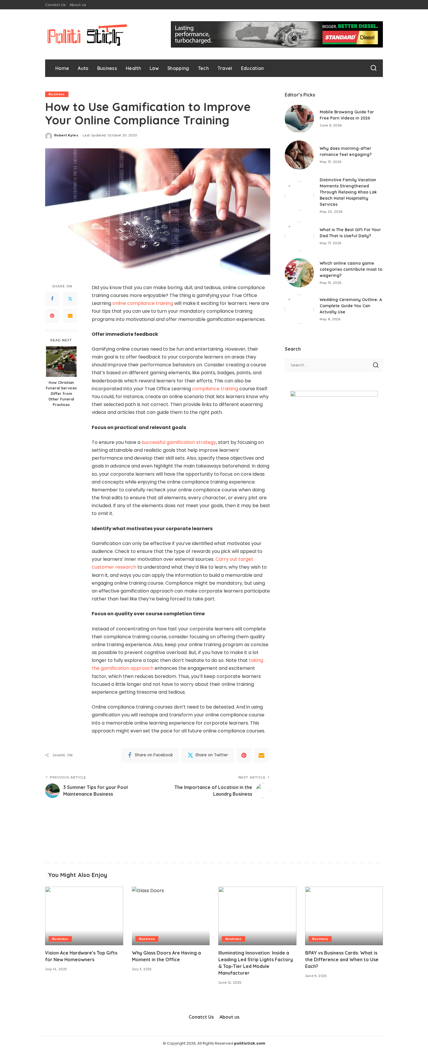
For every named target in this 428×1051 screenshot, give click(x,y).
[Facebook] (52, 299)
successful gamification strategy (179, 442)
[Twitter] (70, 299)
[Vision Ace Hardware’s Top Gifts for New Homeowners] (84, 916)
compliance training (215, 388)
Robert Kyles (66, 135)
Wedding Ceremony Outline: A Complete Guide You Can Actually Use (351, 305)
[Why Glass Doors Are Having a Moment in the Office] (171, 916)
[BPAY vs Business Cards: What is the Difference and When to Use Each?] (344, 916)
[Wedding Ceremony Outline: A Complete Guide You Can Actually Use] (299, 309)
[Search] (373, 68)
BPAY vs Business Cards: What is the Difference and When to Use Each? (342, 959)
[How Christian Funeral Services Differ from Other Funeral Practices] (61, 361)
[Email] (70, 316)
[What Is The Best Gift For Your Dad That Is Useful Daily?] (299, 236)
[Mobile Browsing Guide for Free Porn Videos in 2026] (299, 118)
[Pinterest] (52, 316)
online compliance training (142, 303)
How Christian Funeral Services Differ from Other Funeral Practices (61, 393)
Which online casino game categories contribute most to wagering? (351, 269)
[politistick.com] (87, 34)
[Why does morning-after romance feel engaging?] (299, 155)
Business (57, 94)
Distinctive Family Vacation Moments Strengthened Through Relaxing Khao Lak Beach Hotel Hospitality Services (348, 192)
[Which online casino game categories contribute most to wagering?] (299, 272)
